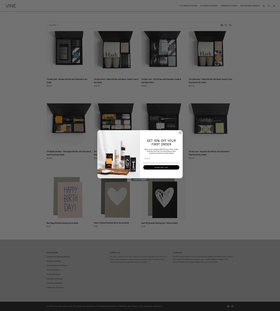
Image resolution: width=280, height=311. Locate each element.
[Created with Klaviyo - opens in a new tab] (140, 179)
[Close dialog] (180, 132)
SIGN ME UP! (161, 167)
